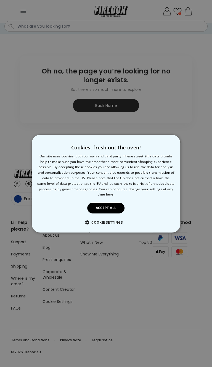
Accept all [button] (106, 207)
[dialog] (106, 183)
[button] (106, 222)
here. (110, 194)
